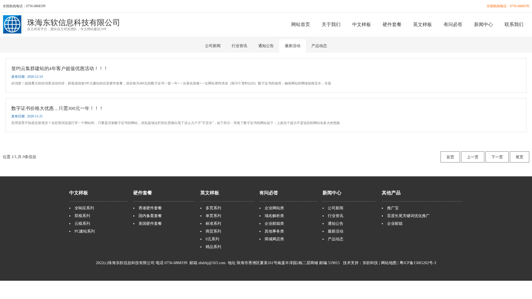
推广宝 (393, 208)
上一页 (473, 157)
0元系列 (212, 239)
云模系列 (82, 223)
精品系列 (213, 247)
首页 (450, 157)
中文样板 (361, 24)
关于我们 (331, 24)
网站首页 (300, 24)
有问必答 (453, 24)
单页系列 (213, 216)
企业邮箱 (395, 223)
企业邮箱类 (274, 223)
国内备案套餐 (150, 216)
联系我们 (514, 24)
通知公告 (266, 46)
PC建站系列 (85, 231)
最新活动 (292, 46)
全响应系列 (84, 208)
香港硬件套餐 (150, 208)
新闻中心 (483, 24)
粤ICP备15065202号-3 (418, 263)
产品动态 (319, 46)
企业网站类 (274, 208)
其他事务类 (274, 231)
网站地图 (389, 263)
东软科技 (370, 263)
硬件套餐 (392, 24)
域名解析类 (274, 216)
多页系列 (213, 208)
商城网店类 (274, 239)
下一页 (497, 157)
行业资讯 (239, 46)
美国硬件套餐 (150, 223)
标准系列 (213, 223)
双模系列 (82, 216)
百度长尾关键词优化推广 (408, 216)
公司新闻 (213, 46)
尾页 (519, 157)
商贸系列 (213, 231)
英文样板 (422, 24)
